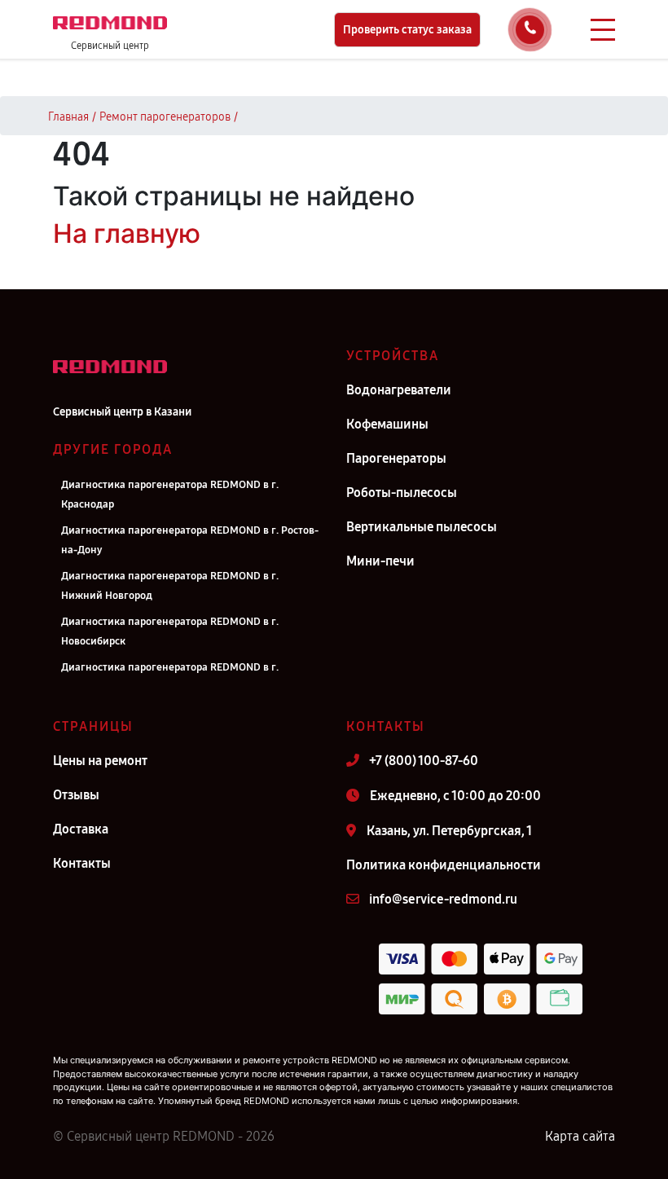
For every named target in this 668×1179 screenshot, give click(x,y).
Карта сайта (580, 1136)
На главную (126, 233)
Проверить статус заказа (407, 30)
